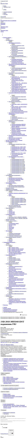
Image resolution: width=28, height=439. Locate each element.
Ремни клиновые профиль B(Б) (18, 199)
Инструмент (9, 230)
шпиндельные (14, 119)
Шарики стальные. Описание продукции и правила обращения (16, 272)
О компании (9, 287)
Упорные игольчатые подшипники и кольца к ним (18, 133)
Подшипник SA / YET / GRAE (18, 149)
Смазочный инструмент (14, 234)
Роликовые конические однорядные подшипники (17, 60)
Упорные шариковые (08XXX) (18, 124)
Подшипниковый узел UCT (17, 171)
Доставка (5, 14)
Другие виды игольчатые (17, 110)
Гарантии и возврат (10, 255)
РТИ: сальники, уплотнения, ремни (14, 190)
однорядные (14, 116)
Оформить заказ (4, 26)
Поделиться (24, 314)
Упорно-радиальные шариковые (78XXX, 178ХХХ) (18, 128)
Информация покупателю (12, 263)
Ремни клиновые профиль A (18, 198)
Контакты (5, 304)
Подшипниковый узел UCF (17, 160)
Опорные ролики (10, 188)
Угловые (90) (12, 213)
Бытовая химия (12, 224)
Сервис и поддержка (5, 373)
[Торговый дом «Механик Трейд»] (3, 16)
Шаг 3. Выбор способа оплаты (16, 250)
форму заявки (15, 342)
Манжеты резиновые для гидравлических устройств (15, 206)
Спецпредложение (7, 11)
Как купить (9, 245)
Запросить (3, 337)
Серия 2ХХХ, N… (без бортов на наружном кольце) (19, 77)
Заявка (4, 13)
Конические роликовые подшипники (17, 56)
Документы (8, 294)
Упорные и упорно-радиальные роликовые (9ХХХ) (18, 131)
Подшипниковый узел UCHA (18, 168)
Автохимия (11, 227)
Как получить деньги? (14, 262)
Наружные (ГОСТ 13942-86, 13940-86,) (18, 217)
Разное (10, 174)
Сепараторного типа (16, 109)
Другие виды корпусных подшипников (17, 155)
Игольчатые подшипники (15, 101)
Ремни (10, 195)
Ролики (10, 241)
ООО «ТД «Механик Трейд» (7, 344)
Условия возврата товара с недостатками (15, 260)
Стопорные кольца (10, 214)
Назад (8, 38)
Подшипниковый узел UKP (17, 172)
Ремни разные (14, 203)
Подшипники (9, 40)
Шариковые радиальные (14, 42)
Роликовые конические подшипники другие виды (17, 62)
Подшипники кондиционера (15, 178)
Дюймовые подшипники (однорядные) (17, 51)
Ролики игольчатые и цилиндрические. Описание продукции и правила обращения (18, 275)
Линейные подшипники (11, 189)
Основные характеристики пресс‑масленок (15, 269)
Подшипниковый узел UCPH (18, 170)
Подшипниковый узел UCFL (18, 161)
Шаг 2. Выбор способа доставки (16, 248)
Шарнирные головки (11, 182)
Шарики (11, 239)
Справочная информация (9, 242)
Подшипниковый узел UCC (17, 163)
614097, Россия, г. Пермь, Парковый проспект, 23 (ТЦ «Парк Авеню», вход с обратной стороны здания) (15, 406)
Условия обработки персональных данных (16, 288)
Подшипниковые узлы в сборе (16, 156)
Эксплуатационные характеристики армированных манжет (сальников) (17, 285)
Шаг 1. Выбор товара (14, 247)
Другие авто (11, 181)
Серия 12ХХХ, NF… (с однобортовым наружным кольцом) (17, 80)
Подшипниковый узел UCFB (18, 165)
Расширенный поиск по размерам (8, 20)
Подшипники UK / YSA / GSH (18, 153)
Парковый (3, 23)
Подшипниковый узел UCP (17, 159)
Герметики (11, 228)
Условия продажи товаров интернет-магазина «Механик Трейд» (17, 253)
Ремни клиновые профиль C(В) (18, 200)
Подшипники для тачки (14, 139)
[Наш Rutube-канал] (5, 427)
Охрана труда (9, 296)
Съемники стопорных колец (15, 235)
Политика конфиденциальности (16, 293)
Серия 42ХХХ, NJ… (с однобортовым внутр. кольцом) (18, 86)
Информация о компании (9, 412)
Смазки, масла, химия (11, 220)
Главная (5, 307)
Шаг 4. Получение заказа (14, 251)
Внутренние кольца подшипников (19, 111)
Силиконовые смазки (14, 223)
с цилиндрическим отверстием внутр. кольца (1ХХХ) (18, 68)
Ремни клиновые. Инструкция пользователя (13, 367)
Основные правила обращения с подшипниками (14, 368)
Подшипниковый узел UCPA (18, 169)
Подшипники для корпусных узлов (17, 144)
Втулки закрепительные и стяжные (14, 140)
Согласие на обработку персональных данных (14, 388)
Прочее (10, 225)
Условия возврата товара (14, 258)
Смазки (10, 229)
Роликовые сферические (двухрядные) (17, 92)
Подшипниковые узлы (11, 141)
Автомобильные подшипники (13, 175)
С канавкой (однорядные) (17, 55)
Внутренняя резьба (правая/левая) (16, 186)
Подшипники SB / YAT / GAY (18, 148)
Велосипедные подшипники (15, 137)
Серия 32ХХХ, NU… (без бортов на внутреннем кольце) (19, 83)
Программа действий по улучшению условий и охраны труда (17, 299)
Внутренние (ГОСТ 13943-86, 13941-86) (18, 218)
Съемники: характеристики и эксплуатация (13, 358)
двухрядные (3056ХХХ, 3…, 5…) (19, 118)
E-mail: (8, 404)
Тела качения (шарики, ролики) (13, 237)
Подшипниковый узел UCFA (18, 164)
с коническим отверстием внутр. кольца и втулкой (19, 100)
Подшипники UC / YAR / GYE (18, 146)
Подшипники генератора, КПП (16, 179)
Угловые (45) (12, 212)
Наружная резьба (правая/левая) (16, 185)
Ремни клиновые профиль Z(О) (18, 204)
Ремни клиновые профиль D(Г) (18, 202)
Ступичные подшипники (14, 180)
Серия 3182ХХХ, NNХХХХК (18, 90)
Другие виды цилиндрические (18, 91)
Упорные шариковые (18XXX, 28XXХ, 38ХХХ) (18, 126)
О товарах (3, 354)
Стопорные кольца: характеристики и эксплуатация (16, 278)
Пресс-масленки (10, 208)
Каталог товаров (7, 37)
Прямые (10, 210)
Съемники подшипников (14, 233)
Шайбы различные (10, 219)
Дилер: (2, 31)
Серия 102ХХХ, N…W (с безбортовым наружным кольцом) (19, 88)
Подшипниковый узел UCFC (18, 166)
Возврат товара (12, 257)
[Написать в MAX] (4, 9)
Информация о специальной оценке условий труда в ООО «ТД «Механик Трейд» (17, 302)
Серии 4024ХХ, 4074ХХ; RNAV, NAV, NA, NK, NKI (19, 107)
